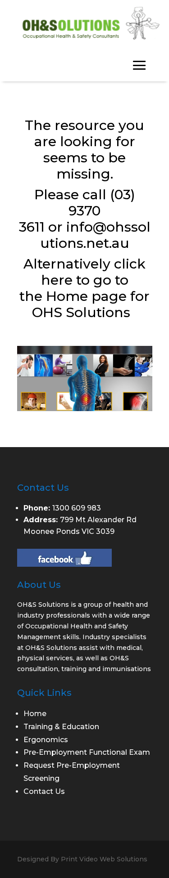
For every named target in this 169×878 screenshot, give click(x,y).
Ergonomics (45, 739)
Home (34, 713)
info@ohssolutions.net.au (95, 235)
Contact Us (44, 791)
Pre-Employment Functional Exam (86, 752)
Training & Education (61, 726)
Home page (86, 296)
